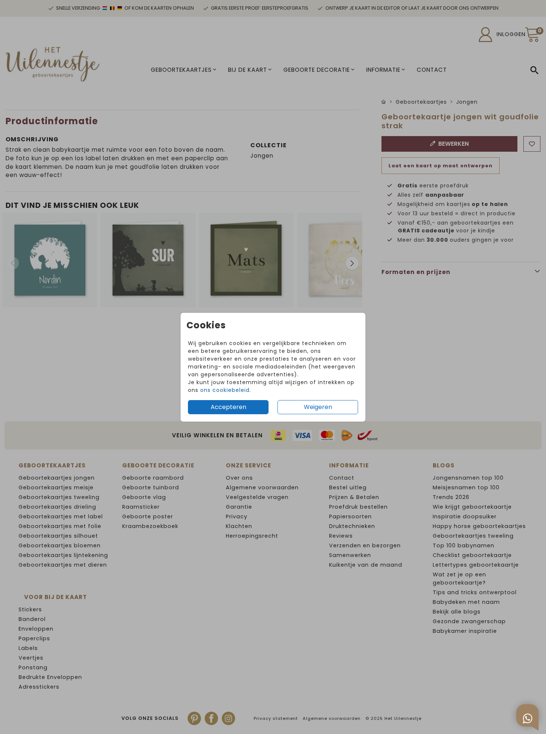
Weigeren (318, 407)
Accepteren (228, 407)
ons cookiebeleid (225, 390)
